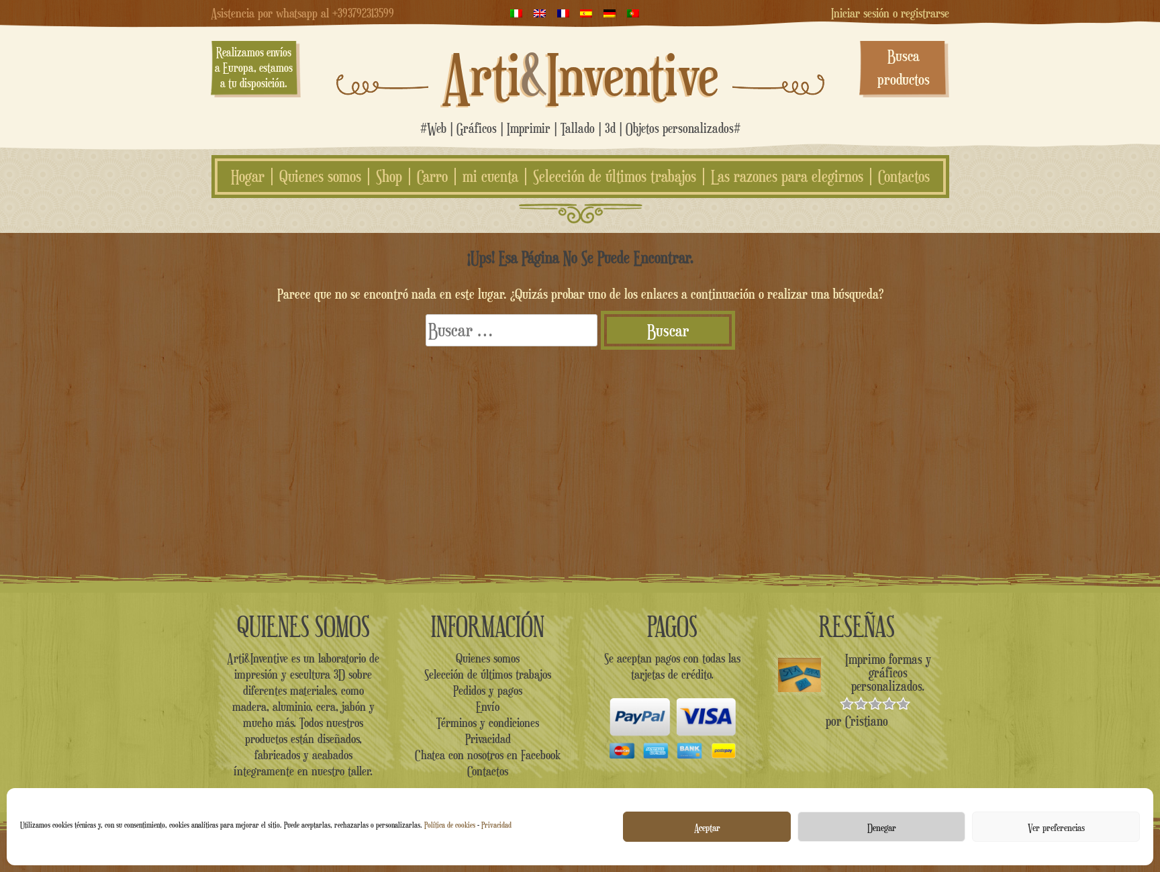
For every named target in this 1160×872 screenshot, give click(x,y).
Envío (487, 706)
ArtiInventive (580, 74)
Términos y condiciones (487, 722)
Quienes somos (320, 176)
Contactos (904, 176)
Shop (389, 176)
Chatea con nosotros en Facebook (488, 754)
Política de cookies (449, 825)
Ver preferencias (1056, 827)
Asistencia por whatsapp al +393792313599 (302, 12)
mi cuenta (490, 176)
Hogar (247, 176)
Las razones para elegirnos (787, 176)
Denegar (881, 827)
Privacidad (496, 825)
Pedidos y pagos (487, 690)
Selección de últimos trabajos (614, 176)
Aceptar (707, 827)
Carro (432, 176)
